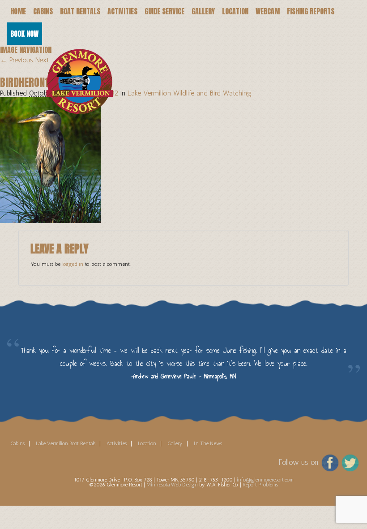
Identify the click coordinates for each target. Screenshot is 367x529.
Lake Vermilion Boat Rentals (65, 443)
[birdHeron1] (50, 159)
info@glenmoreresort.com (265, 480)
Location (235, 11)
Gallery (203, 11)
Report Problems (260, 484)
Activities (122, 11)
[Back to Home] (74, 69)
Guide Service (164, 11)
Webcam (268, 11)
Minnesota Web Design (172, 484)
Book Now (24, 33)
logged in (72, 264)
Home (18, 11)
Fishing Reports (310, 11)
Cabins (43, 11)
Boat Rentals (80, 11)
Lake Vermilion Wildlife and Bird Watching (190, 93)
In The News (208, 443)
